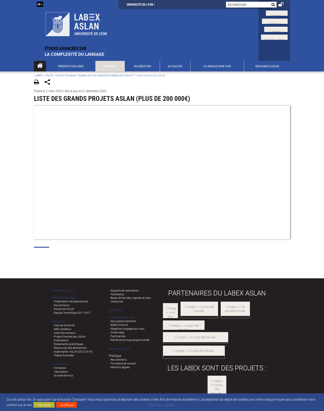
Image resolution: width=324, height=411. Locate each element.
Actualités (115, 310)
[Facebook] (275, 21)
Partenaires (117, 294)
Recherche (58, 321)
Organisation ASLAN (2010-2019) (73, 351)
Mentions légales (120, 367)
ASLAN (49, 75)
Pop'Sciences (118, 336)
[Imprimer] (38, 82)
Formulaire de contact (123, 363)
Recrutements (118, 359)
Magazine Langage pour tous (127, 328)
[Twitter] (277, 13)
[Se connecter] (283, 5)
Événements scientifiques (68, 344)
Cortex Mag (117, 332)
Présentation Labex (64, 297)
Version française (66, 75)
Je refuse (66, 405)
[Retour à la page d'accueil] (76, 23)
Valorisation (60, 364)
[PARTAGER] (49, 82)
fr (39, 4)
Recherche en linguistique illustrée (129, 340)
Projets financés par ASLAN (70, 336)
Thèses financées (64, 355)
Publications (61, 340)
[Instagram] (274, 37)
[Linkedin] (276, 28)
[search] (251, 5)
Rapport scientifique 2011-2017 (72, 312)
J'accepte (44, 405)
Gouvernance (61, 305)
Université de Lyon (140, 4)
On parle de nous (63, 375)
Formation (60, 368)
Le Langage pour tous (121, 317)
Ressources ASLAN (119, 348)
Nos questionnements (123, 321)
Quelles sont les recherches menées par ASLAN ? (106, 75)
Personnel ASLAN (64, 309)
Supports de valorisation (124, 290)
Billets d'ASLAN (119, 325)
